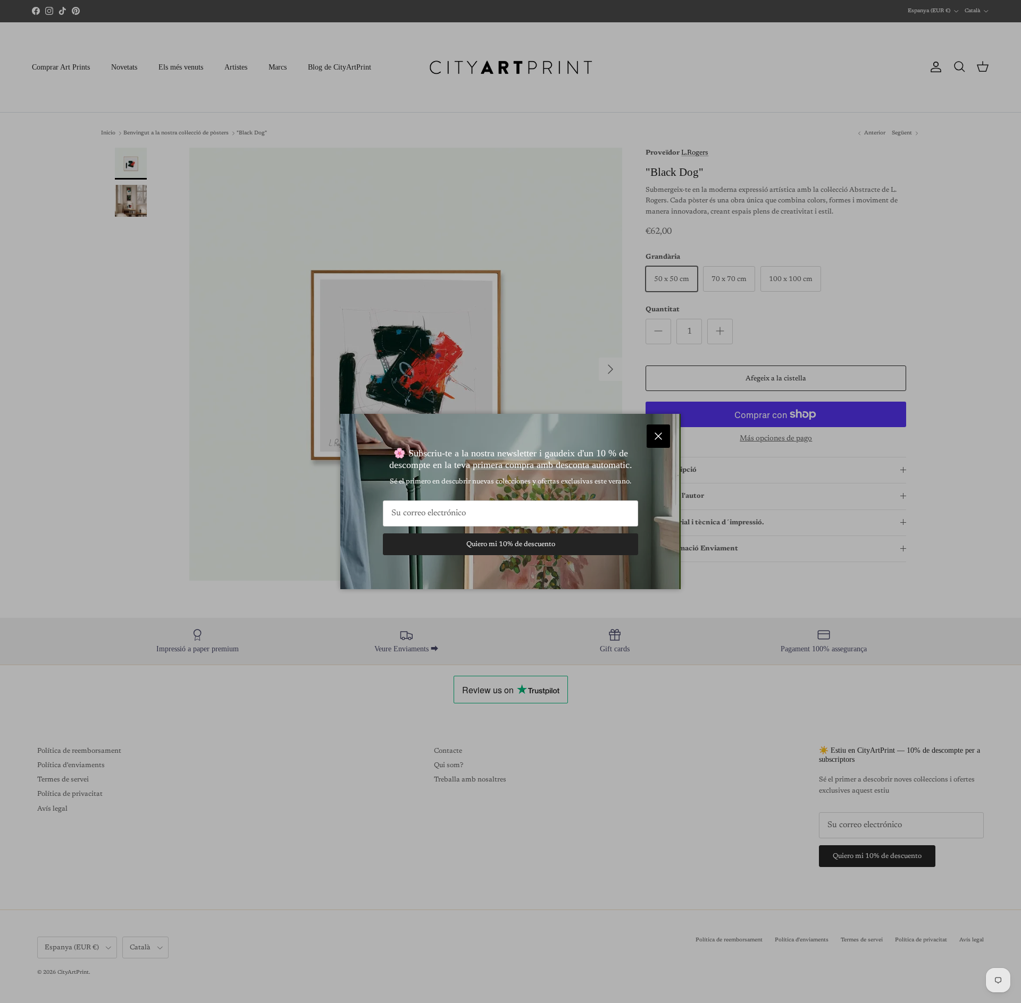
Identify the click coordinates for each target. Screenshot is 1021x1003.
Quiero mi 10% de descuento (510, 544)
